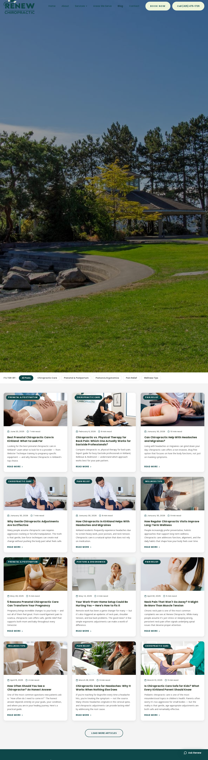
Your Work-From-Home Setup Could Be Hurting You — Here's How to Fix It (102, 603)
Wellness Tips (151, 378)
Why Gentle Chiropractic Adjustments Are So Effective (33, 523)
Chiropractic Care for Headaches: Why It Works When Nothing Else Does (103, 687)
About (65, 6)
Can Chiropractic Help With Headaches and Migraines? (170, 439)
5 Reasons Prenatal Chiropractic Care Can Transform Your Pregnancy (32, 603)
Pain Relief (131, 378)
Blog (120, 6)
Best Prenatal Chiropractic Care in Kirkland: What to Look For (30, 439)
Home (51, 6)
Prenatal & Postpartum (76, 378)
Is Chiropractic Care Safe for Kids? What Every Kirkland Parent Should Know (171, 687)
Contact (134, 6)
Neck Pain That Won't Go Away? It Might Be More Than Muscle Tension (171, 603)
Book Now (158, 6)
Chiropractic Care (47, 378)
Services (80, 6)
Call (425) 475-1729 (188, 6)
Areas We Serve (102, 6)
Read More (14, 466)
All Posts (26, 378)
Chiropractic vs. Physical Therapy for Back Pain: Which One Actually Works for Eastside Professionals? (103, 441)
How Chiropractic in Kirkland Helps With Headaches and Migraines (103, 523)
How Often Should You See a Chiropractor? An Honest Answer (29, 687)
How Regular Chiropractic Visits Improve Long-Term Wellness (171, 523)
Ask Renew (194, 752)
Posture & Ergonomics (107, 378)
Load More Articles (104, 733)
